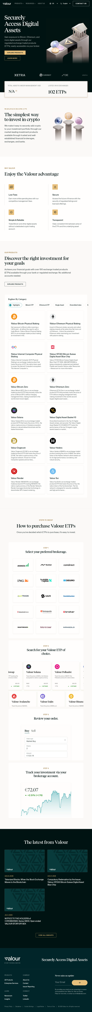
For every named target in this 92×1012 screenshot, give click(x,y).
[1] (16, 91)
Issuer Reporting (28, 986)
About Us (41, 3)
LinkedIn (26, 999)
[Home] (7, 3)
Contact (25, 983)
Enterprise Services (11, 983)
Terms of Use (51, 1006)
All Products (8, 980)
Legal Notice (40, 1006)
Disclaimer (18, 1006)
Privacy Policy (8, 1006)
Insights (7, 999)
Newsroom (8, 996)
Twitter (25, 996)
